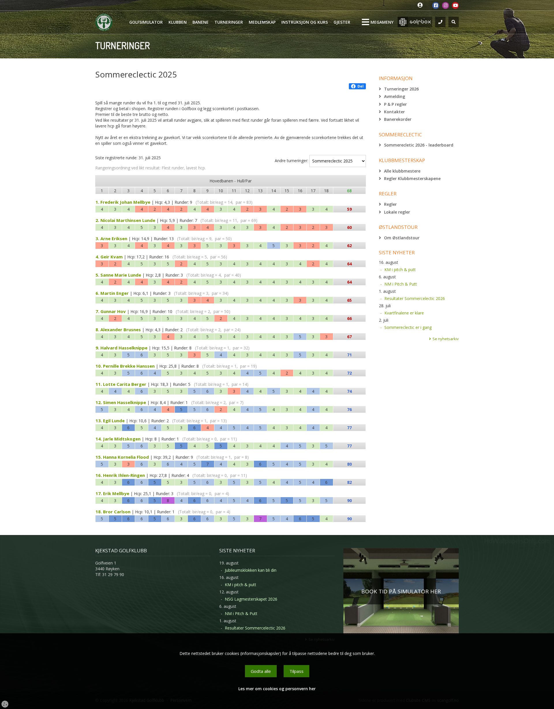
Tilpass (296, 671)
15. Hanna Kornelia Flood (122, 457)
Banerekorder (397, 119)
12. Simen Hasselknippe (121, 402)
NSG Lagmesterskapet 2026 (251, 599)
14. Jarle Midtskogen (118, 439)
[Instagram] (445, 5)
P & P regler (395, 104)
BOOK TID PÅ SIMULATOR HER (401, 591)
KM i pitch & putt (400, 269)
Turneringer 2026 (401, 89)
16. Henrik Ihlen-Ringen (120, 475)
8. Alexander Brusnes (118, 329)
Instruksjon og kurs (304, 22)
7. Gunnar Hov (111, 311)
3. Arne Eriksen (111, 238)
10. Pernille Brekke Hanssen (125, 366)
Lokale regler (397, 212)
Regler (390, 204)
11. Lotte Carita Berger (121, 384)
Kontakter (394, 111)
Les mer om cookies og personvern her (277, 688)
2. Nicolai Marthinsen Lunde (125, 220)
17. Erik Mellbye (112, 493)
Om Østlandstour (402, 237)
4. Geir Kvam (109, 257)
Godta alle (261, 671)
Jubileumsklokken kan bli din (250, 570)
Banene (200, 22)
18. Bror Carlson (113, 511)
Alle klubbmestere (402, 171)
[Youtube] (455, 5)
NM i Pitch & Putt (400, 284)
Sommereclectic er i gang (408, 327)
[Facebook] (435, 5)
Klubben (178, 22)
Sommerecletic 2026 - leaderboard (418, 145)
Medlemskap (262, 22)
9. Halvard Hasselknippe (121, 348)
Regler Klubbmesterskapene (412, 178)
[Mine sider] (421, 5)
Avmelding (394, 96)
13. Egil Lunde (110, 420)
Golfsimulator (146, 22)
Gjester (342, 22)
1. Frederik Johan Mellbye (123, 202)
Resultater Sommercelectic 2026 (414, 298)
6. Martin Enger (112, 293)
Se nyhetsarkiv (446, 338)
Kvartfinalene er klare (404, 313)
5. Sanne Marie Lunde (118, 275)
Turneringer (228, 22)
